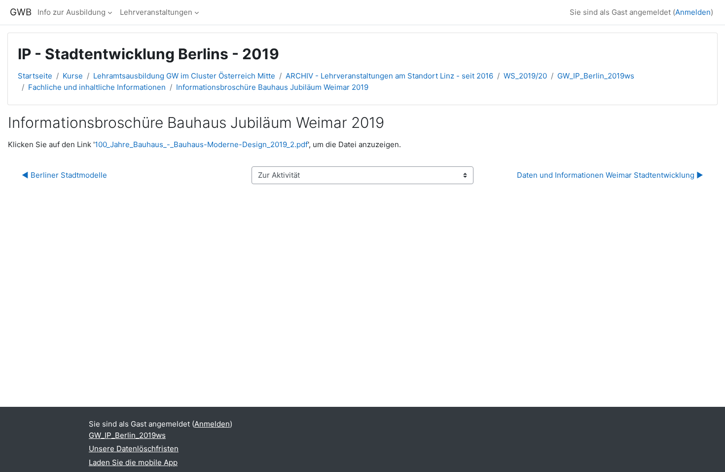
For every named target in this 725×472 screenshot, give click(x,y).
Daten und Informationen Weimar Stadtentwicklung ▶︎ (610, 175)
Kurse (73, 75)
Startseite (35, 75)
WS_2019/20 (525, 75)
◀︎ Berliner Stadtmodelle (65, 175)
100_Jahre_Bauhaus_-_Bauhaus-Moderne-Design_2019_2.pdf (201, 144)
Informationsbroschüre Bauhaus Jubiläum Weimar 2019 (272, 87)
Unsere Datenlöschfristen (134, 448)
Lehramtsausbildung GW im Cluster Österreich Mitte (184, 75)
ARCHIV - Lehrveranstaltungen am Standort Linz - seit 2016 (389, 75)
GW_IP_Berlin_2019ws (595, 75)
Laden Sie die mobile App (133, 462)
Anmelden (693, 12)
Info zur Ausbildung (71, 12)
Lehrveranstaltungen (156, 12)
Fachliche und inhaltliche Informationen (97, 87)
